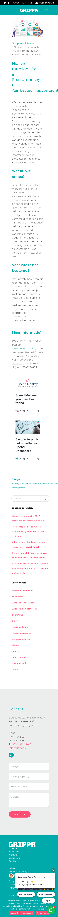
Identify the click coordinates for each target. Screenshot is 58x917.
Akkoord (14, 913)
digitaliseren (17, 597)
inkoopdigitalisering (21, 633)
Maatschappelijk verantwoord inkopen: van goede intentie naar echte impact (27, 531)
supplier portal (18, 657)
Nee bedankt (27, 913)
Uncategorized (18, 663)
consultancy (25, 484)
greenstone (17, 615)
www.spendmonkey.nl (25, 348)
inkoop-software (19, 627)
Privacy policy (43, 913)
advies (15, 484)
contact (16, 363)
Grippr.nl (17, 43)
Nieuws (29, 43)
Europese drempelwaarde (24, 609)
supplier (15, 651)
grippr (14, 621)
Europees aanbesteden (22, 603)
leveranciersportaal (20, 639)
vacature (15, 669)
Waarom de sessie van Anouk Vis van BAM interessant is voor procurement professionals (30, 568)
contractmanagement (42, 484)
